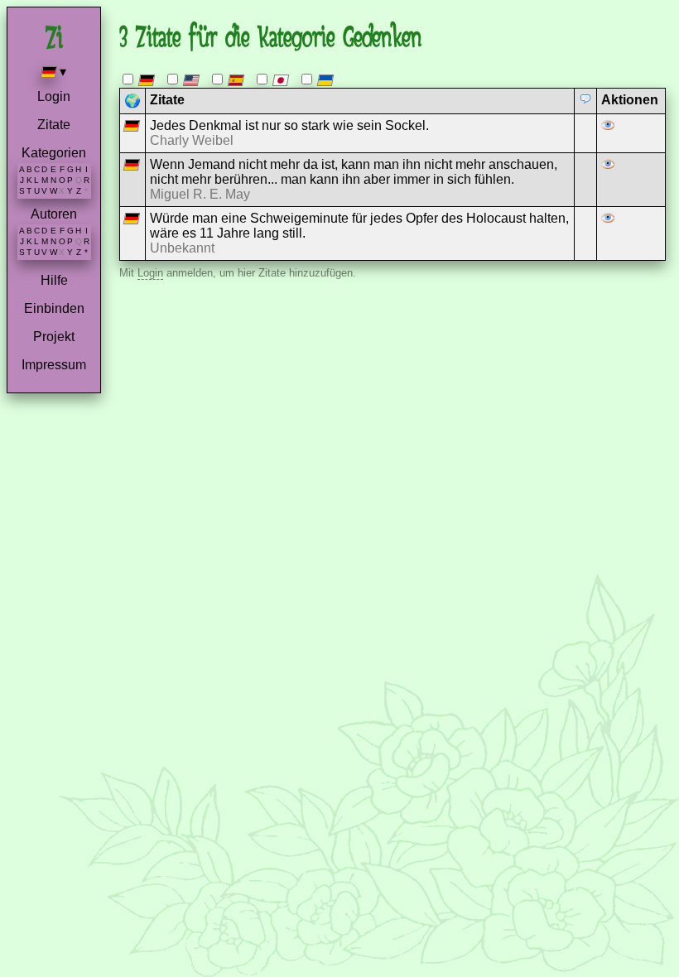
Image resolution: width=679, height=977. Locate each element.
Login (53, 96)
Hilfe (54, 280)
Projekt (54, 337)
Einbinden (54, 308)
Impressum (54, 365)
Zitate (53, 125)
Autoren (54, 214)
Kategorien (54, 153)
